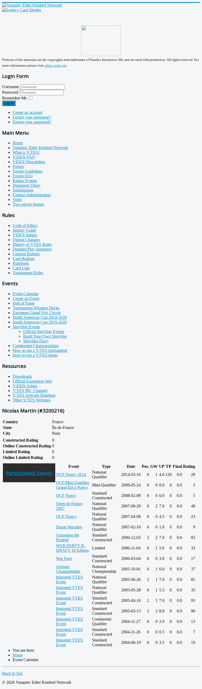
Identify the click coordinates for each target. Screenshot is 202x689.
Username (10, 86)
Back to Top (12, 673)
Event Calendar (25, 294)
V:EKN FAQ (24, 157)
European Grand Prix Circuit (36, 312)
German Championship (68, 569)
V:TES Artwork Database (34, 395)
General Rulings (26, 254)
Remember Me (14, 98)
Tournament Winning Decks (36, 308)
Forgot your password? (32, 122)
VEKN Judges (25, 235)
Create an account (27, 112)
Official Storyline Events (43, 331)
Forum (18, 166)
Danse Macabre (69, 527)
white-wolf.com (55, 65)
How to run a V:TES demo (35, 355)
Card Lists (21, 268)
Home (18, 143)
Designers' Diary (27, 185)
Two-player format (28, 204)
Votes (17, 199)
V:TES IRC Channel (30, 390)
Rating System (25, 180)
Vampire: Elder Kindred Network (40, 147)
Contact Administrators (32, 195)
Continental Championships (36, 345)
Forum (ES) (22, 176)
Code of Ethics (25, 225)
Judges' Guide (24, 230)
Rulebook (21, 263)
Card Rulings (24, 258)
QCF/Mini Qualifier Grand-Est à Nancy (72, 485)
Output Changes (26, 239)
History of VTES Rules (32, 244)
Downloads (22, 376)
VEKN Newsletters (29, 162)
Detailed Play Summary (32, 249)
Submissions (23, 190)
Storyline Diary (36, 341)
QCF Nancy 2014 (71, 474)
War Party (64, 558)
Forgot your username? (32, 117)
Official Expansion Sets (32, 381)
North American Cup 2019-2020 (40, 317)
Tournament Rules (28, 273)
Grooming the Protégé (67, 537)
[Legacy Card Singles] (21, 10)
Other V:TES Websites (31, 400)
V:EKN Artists (25, 386)
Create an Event (26, 298)
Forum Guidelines (28, 171)
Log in (8, 103)
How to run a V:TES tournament (40, 350)
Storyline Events (26, 327)
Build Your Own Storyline (45, 336)
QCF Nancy (66, 495)
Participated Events (29, 473)
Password (10, 92)
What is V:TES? (26, 152)
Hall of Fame (23, 303)
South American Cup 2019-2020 (40, 322)
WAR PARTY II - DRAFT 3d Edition (72, 548)
